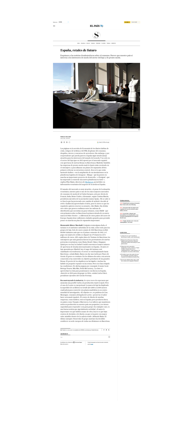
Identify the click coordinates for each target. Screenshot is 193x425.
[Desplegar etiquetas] (109, 337)
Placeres (103, 43)
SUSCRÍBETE (127, 22)
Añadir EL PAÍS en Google (104, 142)
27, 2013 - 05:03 (65, 138)
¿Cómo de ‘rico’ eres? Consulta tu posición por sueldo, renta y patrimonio (130, 236)
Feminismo (98, 43)
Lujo (61, 337)
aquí (92, 344)
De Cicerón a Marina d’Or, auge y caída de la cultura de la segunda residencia (130, 260)
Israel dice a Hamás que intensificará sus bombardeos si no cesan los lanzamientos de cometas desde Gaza (129, 216)
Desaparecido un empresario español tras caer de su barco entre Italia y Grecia (129, 209)
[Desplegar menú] (54, 26)
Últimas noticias (124, 200)
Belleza (88, 43)
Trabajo (108, 43)
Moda (78, 43)
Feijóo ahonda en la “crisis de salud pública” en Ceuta (129, 221)
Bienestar (114, 43)
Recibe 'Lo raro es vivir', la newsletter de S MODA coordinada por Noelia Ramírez (80, 330)
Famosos (93, 43)
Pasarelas (83, 43)
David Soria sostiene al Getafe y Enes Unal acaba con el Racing (130, 204)
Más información (64, 344)
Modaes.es (89, 182)
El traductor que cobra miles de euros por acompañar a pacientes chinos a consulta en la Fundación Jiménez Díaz (130, 256)
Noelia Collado (65, 136)
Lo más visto (123, 232)
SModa (96, 35)
